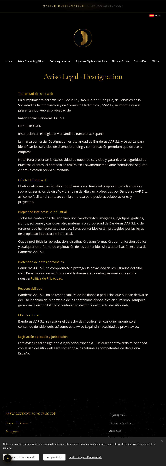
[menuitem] (10, 61)
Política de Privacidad (46, 278)
